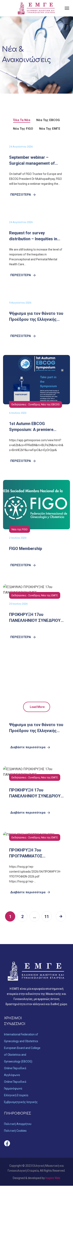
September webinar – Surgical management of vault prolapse (32, 163)
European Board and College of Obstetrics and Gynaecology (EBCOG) (22, 1054)
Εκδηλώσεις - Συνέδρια (26, 404)
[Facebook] (7, 1143)
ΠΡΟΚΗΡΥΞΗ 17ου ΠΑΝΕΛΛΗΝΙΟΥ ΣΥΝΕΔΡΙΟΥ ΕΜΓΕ (35, 620)
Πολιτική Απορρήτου (17, 1124)
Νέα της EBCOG (50, 404)
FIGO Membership (25, 548)
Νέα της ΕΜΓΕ (49, 595)
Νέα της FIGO (20, 529)
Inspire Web (52, 1178)
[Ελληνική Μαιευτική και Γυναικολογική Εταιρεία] (36, 8)
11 (46, 916)
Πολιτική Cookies (15, 1130)
